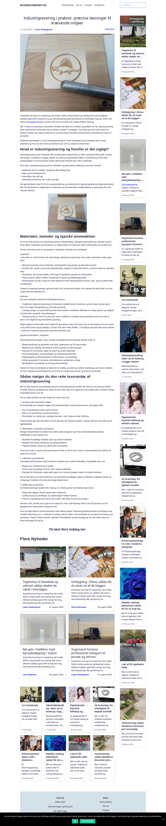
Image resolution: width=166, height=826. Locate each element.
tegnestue (128, 61)
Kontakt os (99, 5)
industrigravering (34, 122)
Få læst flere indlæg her (67, 529)
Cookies (88, 5)
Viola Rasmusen (78, 607)
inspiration (110, 29)
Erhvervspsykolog (132, 551)
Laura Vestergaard (43, 29)
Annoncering (68, 5)
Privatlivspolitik (87, 821)
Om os (79, 5)
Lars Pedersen (29, 674)
